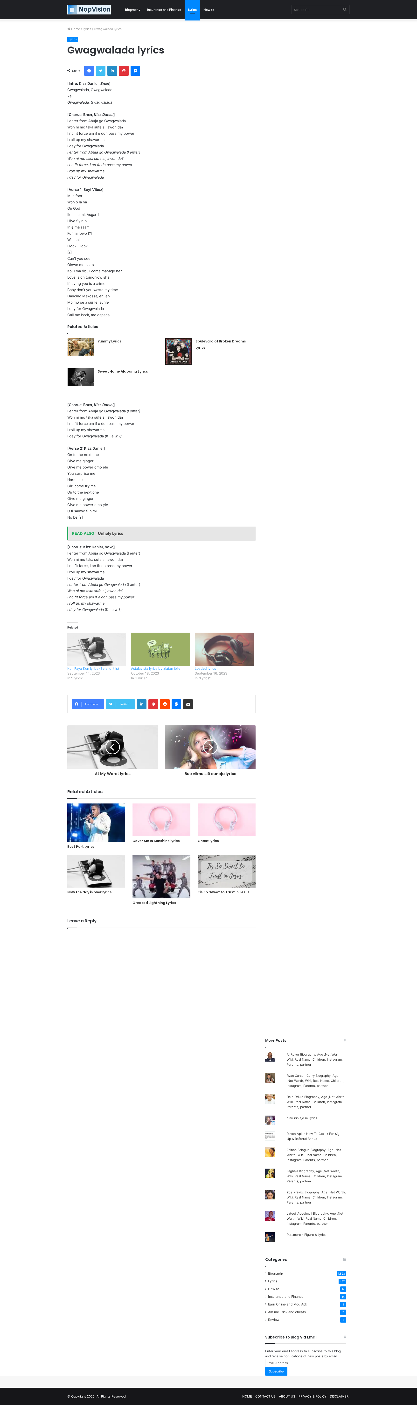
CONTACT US (265, 1396)
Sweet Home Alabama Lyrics (123, 371)
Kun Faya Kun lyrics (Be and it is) (93, 668)
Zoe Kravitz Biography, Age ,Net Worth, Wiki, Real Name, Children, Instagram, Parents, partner (316, 1197)
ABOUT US (287, 1396)
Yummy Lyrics (109, 341)
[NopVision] (89, 9)
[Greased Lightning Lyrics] (161, 876)
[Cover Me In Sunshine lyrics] (161, 819)
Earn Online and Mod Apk (287, 1304)
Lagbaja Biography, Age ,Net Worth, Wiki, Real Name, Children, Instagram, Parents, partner (315, 1176)
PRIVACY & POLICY (313, 1396)
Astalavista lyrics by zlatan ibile (155, 668)
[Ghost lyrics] (227, 819)
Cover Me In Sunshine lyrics (156, 840)
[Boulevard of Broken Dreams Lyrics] (178, 351)
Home (75, 29)
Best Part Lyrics (81, 846)
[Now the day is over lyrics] (96, 871)
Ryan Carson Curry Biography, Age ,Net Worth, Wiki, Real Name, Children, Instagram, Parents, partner (315, 1081)
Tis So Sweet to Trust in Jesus (224, 892)
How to (208, 10)
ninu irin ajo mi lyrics (302, 1118)
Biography (132, 10)
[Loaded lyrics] (224, 649)
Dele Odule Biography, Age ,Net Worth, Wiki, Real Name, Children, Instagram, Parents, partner (316, 1102)
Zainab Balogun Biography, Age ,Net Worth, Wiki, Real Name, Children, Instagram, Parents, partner (314, 1155)
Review (273, 1320)
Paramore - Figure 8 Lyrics (306, 1235)
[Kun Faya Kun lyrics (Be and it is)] (96, 649)
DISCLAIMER (339, 1396)
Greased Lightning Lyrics (154, 902)
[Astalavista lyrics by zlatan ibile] (160, 649)
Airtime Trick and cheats (287, 1312)
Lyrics (192, 10)
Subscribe (276, 1371)
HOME (247, 1396)
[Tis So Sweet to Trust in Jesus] (227, 871)
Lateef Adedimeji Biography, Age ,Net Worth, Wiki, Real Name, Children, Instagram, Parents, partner (315, 1218)
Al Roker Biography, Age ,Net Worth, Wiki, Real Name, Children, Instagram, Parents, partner (315, 1059)
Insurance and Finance (164, 10)
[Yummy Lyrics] (81, 347)
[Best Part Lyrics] (96, 822)
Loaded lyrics (205, 668)
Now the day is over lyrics (89, 892)
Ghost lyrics (208, 840)
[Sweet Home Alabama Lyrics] (81, 377)
